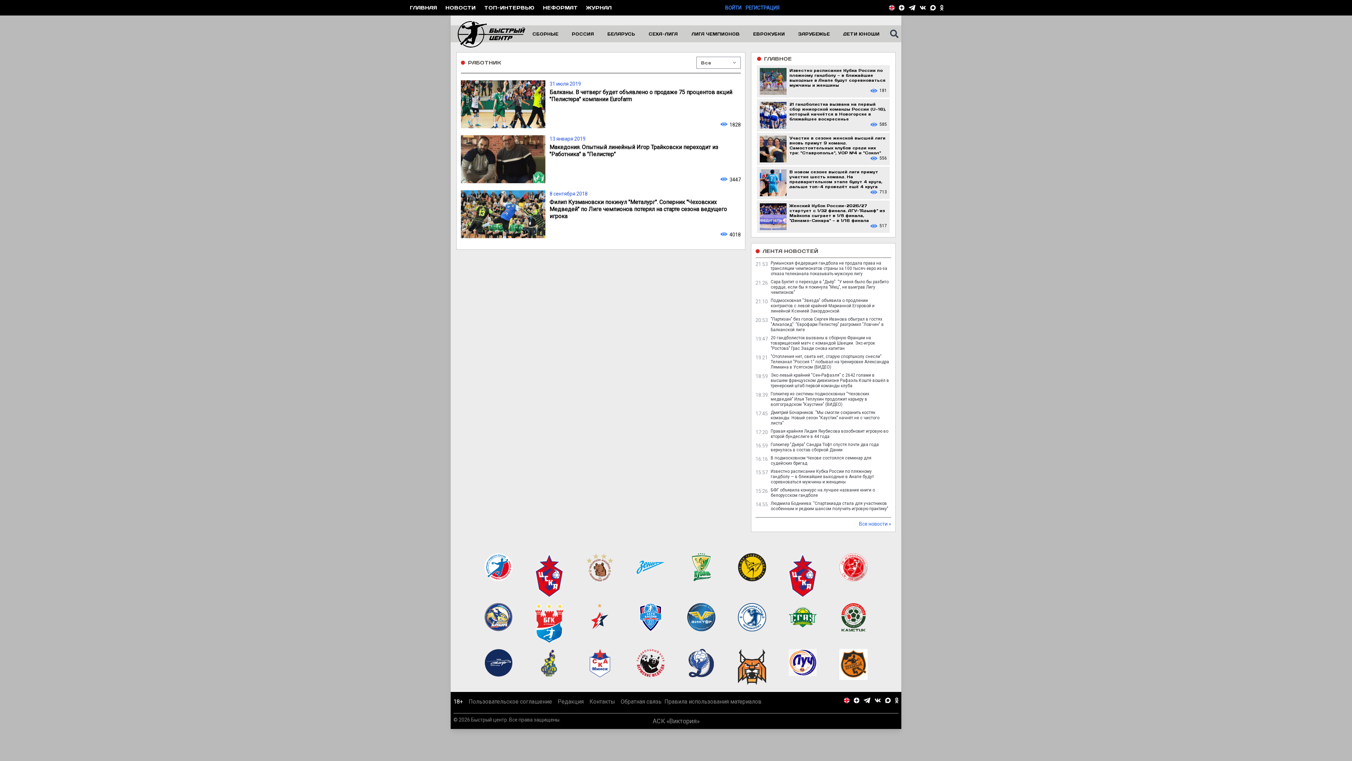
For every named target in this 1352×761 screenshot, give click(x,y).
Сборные (545, 33)
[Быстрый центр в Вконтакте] (923, 8)
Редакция (571, 701)
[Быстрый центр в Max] (933, 8)
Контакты (602, 701)
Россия (583, 33)
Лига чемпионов (715, 33)
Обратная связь (641, 701)
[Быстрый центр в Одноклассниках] (942, 8)
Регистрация (763, 8)
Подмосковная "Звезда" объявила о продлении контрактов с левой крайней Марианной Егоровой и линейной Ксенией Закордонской (823, 306)
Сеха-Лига (663, 33)
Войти (733, 8)
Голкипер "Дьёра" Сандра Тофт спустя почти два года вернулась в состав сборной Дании (825, 447)
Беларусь (621, 33)
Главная (423, 8)
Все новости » (875, 524)
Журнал (599, 8)
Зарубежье (814, 33)
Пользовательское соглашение (510, 701)
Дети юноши (861, 33)
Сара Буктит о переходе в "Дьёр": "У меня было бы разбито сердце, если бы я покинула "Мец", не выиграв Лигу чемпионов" (830, 287)
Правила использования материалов (713, 701)
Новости (460, 8)
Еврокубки (769, 33)
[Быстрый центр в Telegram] (912, 8)
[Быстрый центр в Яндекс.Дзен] (902, 8)
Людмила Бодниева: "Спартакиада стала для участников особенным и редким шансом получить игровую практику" (829, 506)
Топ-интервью (509, 8)
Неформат (560, 8)
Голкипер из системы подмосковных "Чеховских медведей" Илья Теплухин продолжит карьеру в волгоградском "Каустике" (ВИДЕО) (820, 399)
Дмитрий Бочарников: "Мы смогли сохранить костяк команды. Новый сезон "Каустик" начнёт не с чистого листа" (825, 418)
